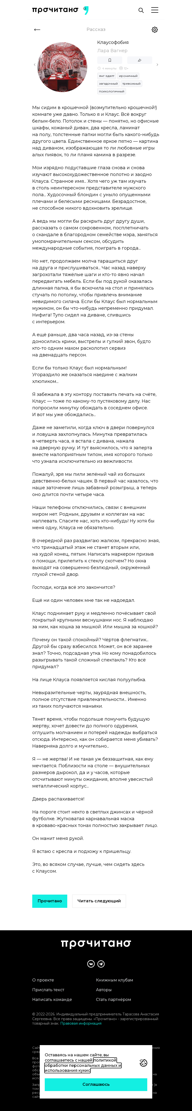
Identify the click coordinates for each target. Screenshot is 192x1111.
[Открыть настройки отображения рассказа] (155, 30)
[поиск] (141, 10)
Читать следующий (99, 901)
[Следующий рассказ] (157, 64)
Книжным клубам (114, 980)
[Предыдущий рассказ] (34, 64)
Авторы (104, 989)
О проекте (43, 980)
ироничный (128, 76)
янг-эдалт (106, 76)
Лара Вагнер (112, 50)
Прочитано (50, 901)
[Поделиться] (139, 60)
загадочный (108, 83)
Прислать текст (48, 989)
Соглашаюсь (96, 1084)
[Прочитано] (55, 10)
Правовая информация (81, 1023)
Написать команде (52, 999)
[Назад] (37, 30)
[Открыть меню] (155, 10)
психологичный (111, 91)
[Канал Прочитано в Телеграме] (101, 964)
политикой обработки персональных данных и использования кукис (83, 1065)
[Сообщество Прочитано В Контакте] (91, 964)
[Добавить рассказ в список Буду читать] (109, 60)
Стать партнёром (113, 999)
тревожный (131, 83)
